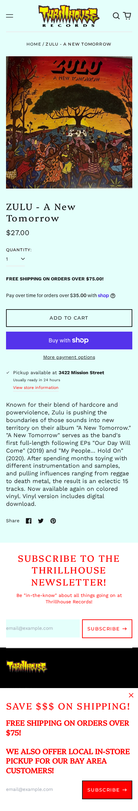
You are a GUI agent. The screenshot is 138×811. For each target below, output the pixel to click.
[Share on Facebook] (29, 521)
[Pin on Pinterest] (53, 521)
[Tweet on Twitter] (41, 521)
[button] (116, 15)
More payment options (69, 357)
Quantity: (19, 249)
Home (33, 44)
